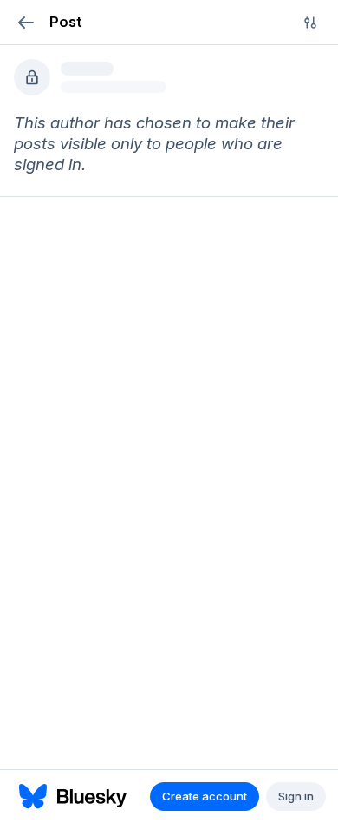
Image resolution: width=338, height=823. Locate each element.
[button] (25, 22)
